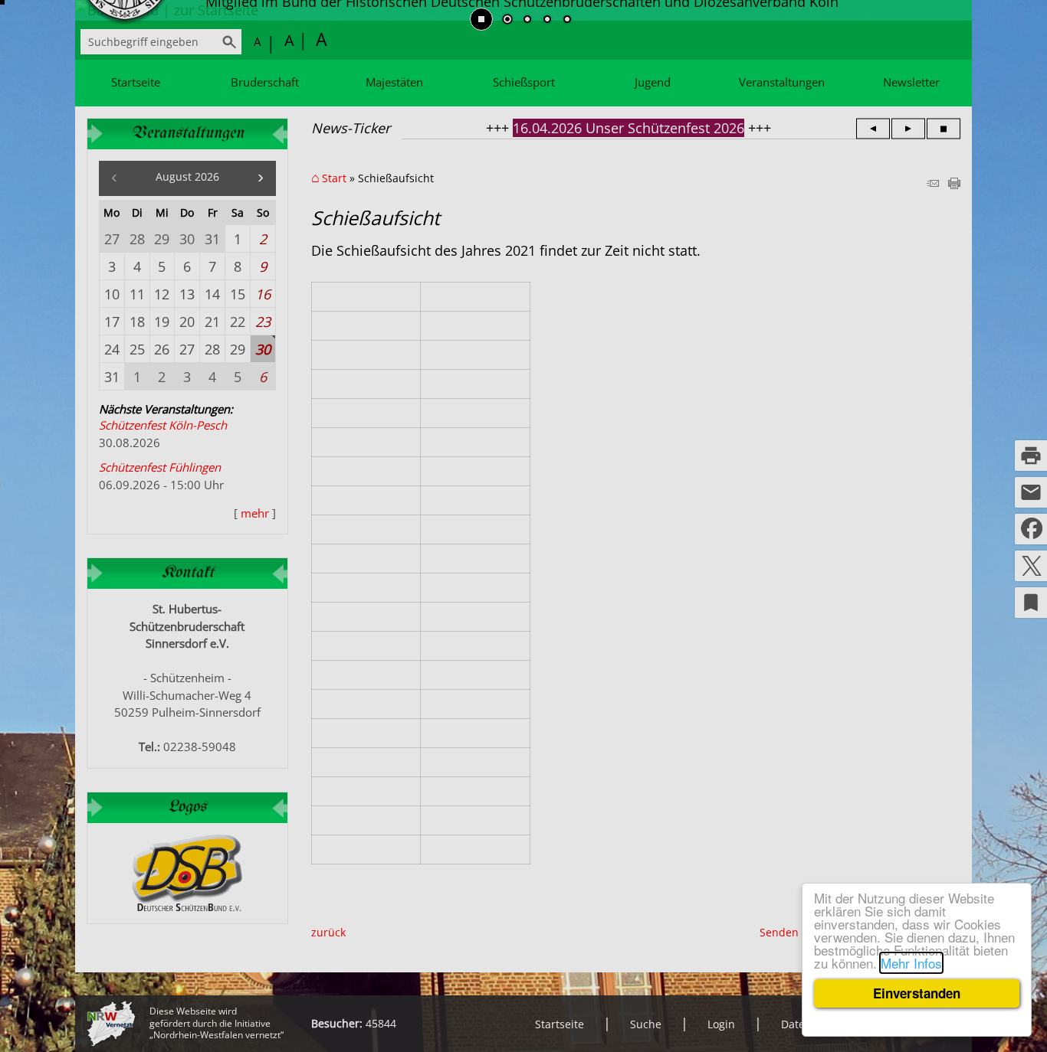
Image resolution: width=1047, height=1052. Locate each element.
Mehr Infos (911, 962)
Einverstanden (916, 993)
